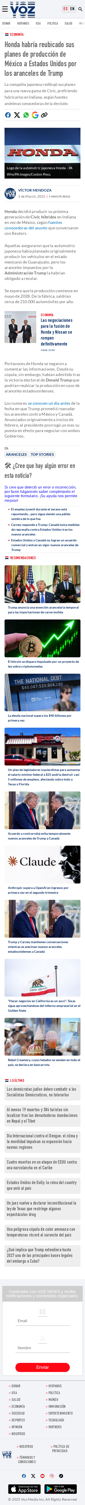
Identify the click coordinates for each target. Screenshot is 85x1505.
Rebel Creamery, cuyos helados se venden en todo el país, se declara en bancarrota (44, 1062)
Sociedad (18, 1414)
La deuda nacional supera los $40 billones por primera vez (40, 718)
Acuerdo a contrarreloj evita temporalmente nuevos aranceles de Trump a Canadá (39, 836)
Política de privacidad (60, 1449)
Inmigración (57, 1407)
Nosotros (18, 1434)
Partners (55, 1427)
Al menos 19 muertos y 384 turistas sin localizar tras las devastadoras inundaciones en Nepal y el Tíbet (42, 1116)
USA (38, 24)
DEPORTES (18, 1421)
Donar (6, 24)
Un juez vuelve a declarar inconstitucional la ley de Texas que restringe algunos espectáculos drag (41, 1209)
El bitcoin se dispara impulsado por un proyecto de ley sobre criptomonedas (43, 664)
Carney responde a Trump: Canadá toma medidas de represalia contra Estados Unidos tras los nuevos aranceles (45, 529)
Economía (17, 35)
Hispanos (23, 24)
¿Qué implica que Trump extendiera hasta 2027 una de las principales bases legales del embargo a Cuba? (40, 1256)
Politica (52, 24)
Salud (69, 24)
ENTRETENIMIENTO (61, 1414)
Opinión (17, 1427)
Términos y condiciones (27, 1460)
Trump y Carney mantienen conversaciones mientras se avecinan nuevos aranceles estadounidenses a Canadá (38, 946)
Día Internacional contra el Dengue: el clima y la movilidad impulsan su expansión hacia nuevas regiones (42, 1142)
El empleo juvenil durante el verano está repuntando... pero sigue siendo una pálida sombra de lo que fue (40, 514)
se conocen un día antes (49, 403)
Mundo (53, 1400)
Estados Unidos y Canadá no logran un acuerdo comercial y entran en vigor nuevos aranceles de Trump (44, 545)
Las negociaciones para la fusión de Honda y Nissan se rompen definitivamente (57, 332)
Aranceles (16, 454)
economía (18, 1407)
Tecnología (56, 1421)
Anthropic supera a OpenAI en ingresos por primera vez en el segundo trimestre (38, 890)
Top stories (42, 454)
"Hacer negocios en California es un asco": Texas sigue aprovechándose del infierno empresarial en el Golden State (44, 1005)
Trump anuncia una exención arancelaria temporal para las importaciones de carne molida (43, 609)
